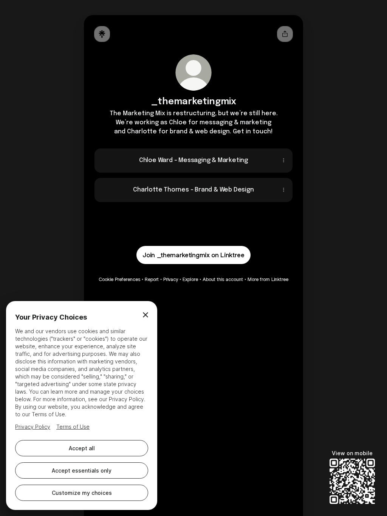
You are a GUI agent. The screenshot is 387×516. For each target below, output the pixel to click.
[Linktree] (102, 34)
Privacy (170, 279)
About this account (223, 279)
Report (152, 279)
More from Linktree (268, 279)
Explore (190, 279)
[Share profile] (285, 34)
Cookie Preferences (119, 279)
